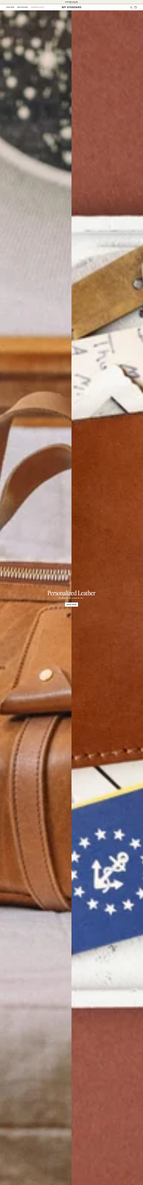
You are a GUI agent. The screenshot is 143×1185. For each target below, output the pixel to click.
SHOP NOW (71, 604)
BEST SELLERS (73, 2)
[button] (10, 7)
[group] (71, 2)
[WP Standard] (71, 7)
